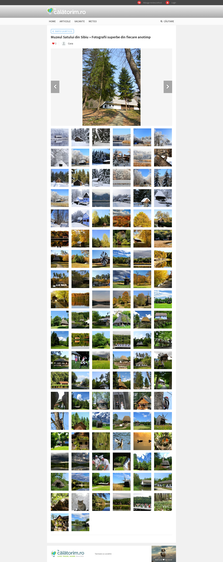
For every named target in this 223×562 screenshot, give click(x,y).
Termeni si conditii (103, 553)
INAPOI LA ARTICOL (63, 31)
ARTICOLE (65, 21)
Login (174, 2)
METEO (93, 21)
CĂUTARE (169, 21)
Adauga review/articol (152, 2)
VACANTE (79, 21)
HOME (52, 21)
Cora (70, 43)
